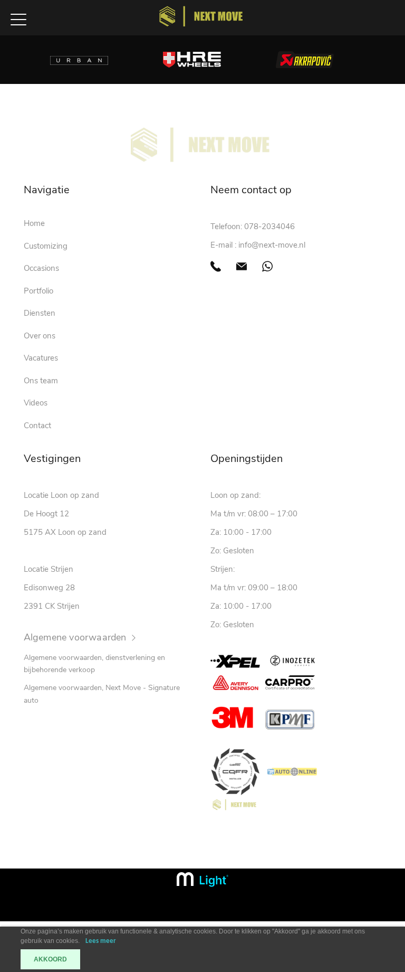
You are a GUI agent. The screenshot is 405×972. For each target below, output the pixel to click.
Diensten (39, 313)
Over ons (39, 336)
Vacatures (41, 358)
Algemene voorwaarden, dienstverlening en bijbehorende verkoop (94, 664)
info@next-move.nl (271, 245)
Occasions (41, 268)
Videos (35, 403)
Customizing (46, 246)
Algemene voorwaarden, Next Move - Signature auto (102, 694)
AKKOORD (50, 959)
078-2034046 (269, 226)
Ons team (41, 380)
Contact (37, 425)
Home (34, 223)
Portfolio (38, 291)
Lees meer (100, 941)
